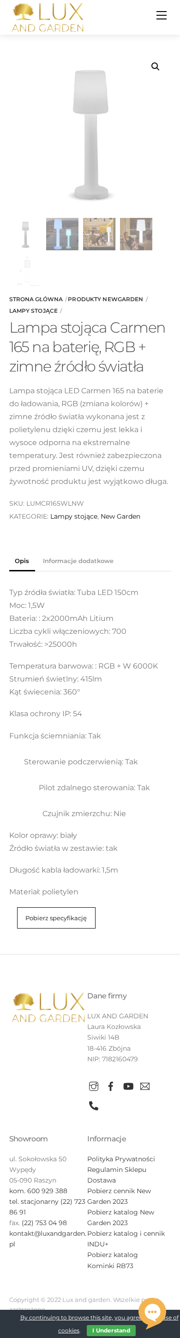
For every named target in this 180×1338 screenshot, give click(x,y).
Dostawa (101, 1180)
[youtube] (127, 1085)
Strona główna (36, 299)
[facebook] (110, 1085)
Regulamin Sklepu (116, 1169)
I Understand (111, 1330)
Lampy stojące (33, 310)
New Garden (120, 516)
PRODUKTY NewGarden (105, 299)
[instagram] (93, 1085)
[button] (155, 66)
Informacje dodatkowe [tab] (78, 561)
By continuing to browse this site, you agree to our (91, 1317)
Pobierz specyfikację (56, 918)
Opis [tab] (22, 561)
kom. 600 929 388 (38, 1191)
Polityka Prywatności (121, 1159)
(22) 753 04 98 (44, 1223)
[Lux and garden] (47, 16)
